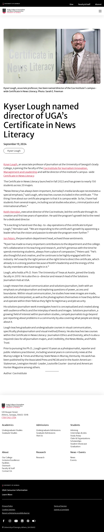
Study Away (75, 435)
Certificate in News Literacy (19, 175)
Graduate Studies (9, 433)
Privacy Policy (7, 506)
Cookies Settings (8, 510)
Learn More (7, 494)
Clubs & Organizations (80, 438)
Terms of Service (60, 506)
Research (40, 457)
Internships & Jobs (78, 433)
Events (73, 460)
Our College (7, 457)
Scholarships (75, 441)
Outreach (6, 465)
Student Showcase (78, 444)
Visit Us (39, 435)
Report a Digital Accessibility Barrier (16, 513)
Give (71, 4)
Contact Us (7, 471)
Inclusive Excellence (11, 460)
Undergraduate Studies (12, 430)
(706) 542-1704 (9, 417)
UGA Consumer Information (14, 490)
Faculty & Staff (84, 4)
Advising (74, 430)
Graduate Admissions (45, 433)
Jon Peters (9, 238)
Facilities (5, 463)
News (72, 457)
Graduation (75, 446)
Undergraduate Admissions (48, 430)
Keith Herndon (12, 211)
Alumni (98, 4)
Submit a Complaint (61, 510)
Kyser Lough (14, 150)
